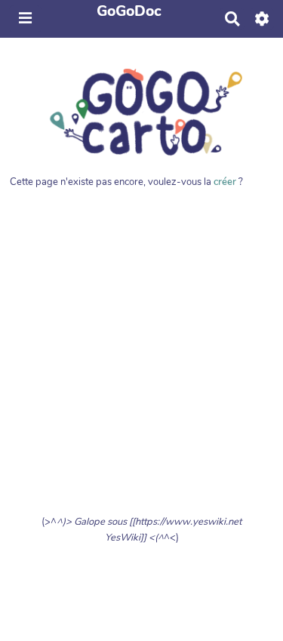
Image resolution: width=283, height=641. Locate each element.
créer (225, 182)
